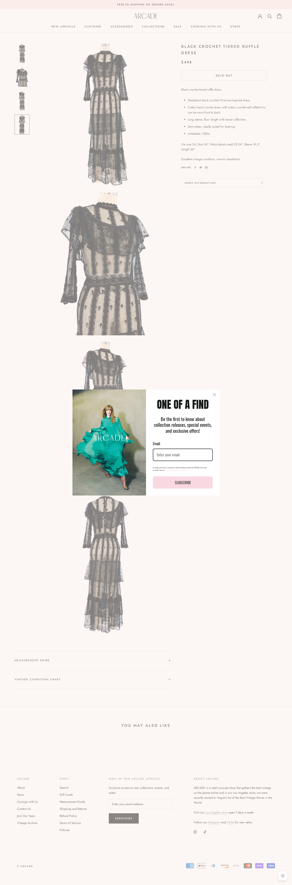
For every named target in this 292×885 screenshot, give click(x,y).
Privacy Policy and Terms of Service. (176, 470)
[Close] (214, 395)
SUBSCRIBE (183, 482)
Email (156, 443)
